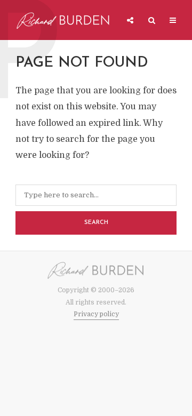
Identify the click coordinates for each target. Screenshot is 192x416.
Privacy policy (96, 314)
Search (96, 223)
